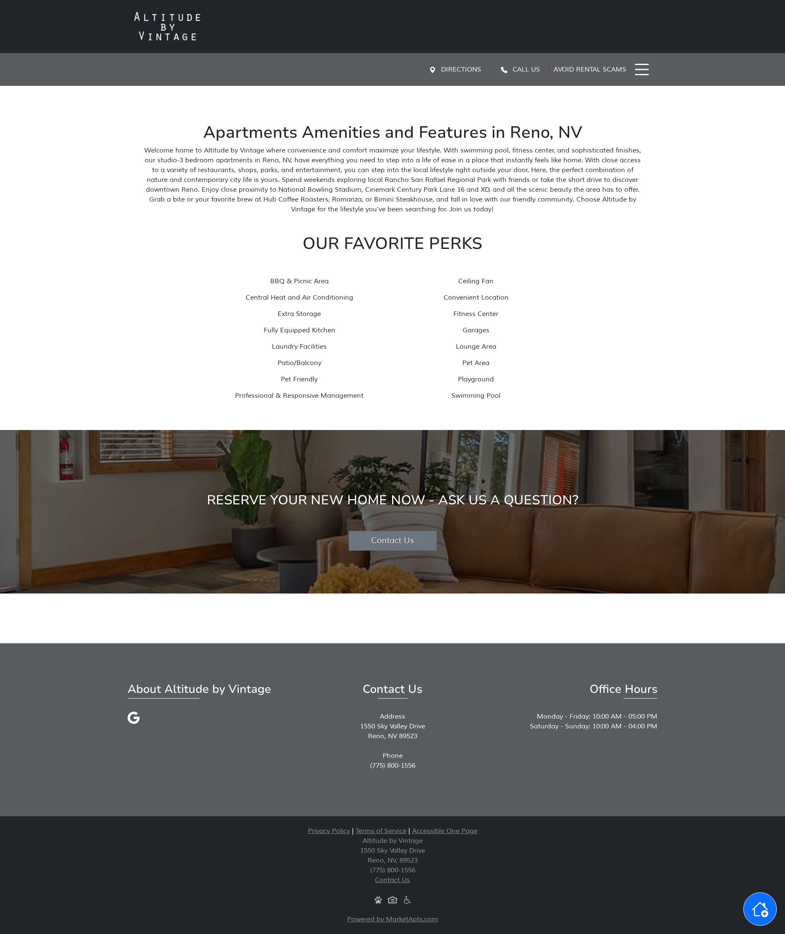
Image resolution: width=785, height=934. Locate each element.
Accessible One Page (445, 831)
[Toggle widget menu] (760, 909)
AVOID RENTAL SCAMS (589, 69)
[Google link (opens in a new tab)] (134, 717)
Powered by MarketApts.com (392, 919)
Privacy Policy (329, 831)
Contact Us (392, 540)
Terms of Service (381, 831)
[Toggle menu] (641, 69)
